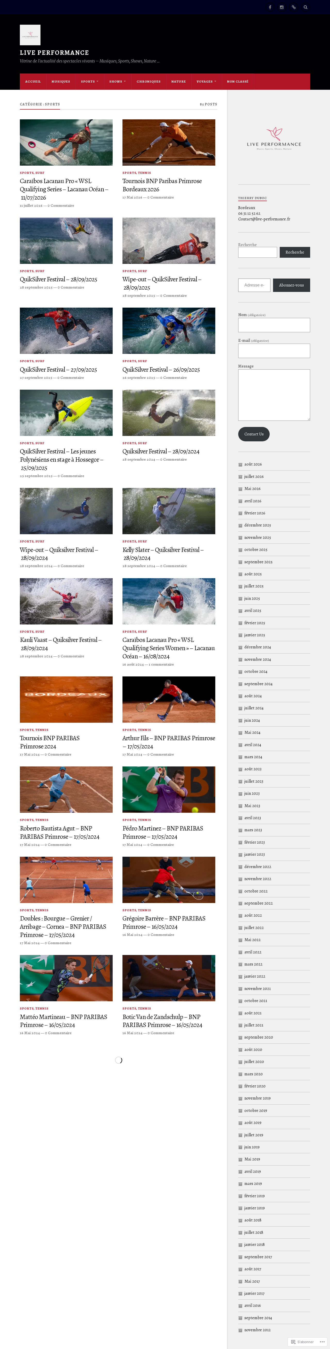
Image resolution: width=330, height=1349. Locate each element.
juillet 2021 (253, 1025)
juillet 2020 (254, 1062)
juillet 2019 (253, 1135)
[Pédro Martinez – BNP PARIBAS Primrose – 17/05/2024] (168, 789)
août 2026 (253, 464)
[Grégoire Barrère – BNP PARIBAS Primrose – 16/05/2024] (168, 880)
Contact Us (254, 434)
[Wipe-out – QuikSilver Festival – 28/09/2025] (168, 241)
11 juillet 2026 (31, 205)
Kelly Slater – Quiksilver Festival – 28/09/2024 (163, 554)
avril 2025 (252, 610)
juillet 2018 (253, 1232)
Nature (178, 81)
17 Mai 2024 (30, 754)
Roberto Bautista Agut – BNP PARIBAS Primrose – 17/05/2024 (59, 832)
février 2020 (255, 1086)
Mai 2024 (252, 732)
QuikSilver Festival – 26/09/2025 (161, 369)
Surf (40, 173)
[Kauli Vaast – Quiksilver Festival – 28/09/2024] (66, 601)
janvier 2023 (254, 854)
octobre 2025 (255, 549)
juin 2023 (252, 793)
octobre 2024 (255, 671)
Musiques (61, 81)
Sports (88, 81)
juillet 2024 (253, 708)
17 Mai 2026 (132, 197)
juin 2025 (252, 598)
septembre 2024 (258, 684)
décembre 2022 (257, 867)
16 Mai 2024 (132, 934)
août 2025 (253, 574)
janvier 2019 (254, 1208)
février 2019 (254, 1196)
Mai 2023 (252, 806)
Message (246, 366)
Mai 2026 (252, 489)
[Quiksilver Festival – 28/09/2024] (168, 413)
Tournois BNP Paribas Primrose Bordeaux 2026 (162, 185)
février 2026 (254, 513)
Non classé (238, 81)
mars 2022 (253, 964)
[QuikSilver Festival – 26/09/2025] (168, 331)
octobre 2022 (256, 891)
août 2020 (253, 1049)
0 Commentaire (60, 205)
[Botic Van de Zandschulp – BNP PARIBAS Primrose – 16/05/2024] (168, 978)
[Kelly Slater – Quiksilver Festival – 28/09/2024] (168, 511)
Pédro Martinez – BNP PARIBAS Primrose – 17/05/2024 (162, 832)
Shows (115, 81)
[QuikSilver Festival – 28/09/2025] (66, 241)
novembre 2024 (257, 659)
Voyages (205, 81)
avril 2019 (252, 1171)
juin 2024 (252, 720)
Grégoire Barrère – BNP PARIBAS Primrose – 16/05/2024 (163, 922)
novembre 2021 (257, 988)
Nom (251, 315)
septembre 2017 (258, 1257)
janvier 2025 (254, 635)
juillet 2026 (254, 476)
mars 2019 (253, 1183)
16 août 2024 (133, 664)
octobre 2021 (255, 1001)
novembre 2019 (257, 1098)
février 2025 (254, 623)
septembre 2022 (258, 903)
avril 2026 (252, 501)
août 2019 (252, 1122)
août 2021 (252, 1013)
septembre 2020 (258, 1037)
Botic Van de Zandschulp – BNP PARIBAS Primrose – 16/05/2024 (162, 1021)
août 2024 (253, 696)
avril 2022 (252, 952)
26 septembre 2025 (138, 377)
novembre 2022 (257, 879)
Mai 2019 (252, 1159)
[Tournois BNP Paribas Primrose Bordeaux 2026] (168, 142)
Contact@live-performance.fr (264, 219)
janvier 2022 (254, 976)
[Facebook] (270, 7)
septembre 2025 (258, 562)
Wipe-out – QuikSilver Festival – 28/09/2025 (162, 283)
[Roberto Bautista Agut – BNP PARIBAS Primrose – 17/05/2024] (66, 789)
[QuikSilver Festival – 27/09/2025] (66, 331)
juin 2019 (252, 1147)
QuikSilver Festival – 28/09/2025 (58, 279)
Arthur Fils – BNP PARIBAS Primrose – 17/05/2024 (168, 742)
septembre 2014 (258, 1318)
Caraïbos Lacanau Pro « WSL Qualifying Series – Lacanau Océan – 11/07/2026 (64, 189)
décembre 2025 (257, 525)
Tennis (144, 173)
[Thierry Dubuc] (293, 7)
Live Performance (54, 52)
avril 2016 (252, 1305)
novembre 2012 (257, 1330)
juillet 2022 (254, 928)
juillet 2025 (253, 586)
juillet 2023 (253, 781)
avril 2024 (252, 745)
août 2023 (252, 769)
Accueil (33, 81)
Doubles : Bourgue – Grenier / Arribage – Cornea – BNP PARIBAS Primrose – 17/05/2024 (63, 926)
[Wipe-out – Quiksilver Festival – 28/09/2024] (66, 511)
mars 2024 (253, 757)
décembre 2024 (257, 647)
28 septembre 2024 (138, 459)
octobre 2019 (255, 1110)
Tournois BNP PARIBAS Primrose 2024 (50, 742)
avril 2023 (252, 818)
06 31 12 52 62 (249, 213)
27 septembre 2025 (36, 377)
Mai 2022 (252, 940)
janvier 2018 (254, 1244)
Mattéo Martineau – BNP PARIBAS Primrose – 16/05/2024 (63, 1021)
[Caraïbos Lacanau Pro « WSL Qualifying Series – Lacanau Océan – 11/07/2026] (66, 142)
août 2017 (252, 1269)
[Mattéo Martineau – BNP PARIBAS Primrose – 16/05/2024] (66, 978)
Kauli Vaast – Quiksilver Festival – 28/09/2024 (61, 644)
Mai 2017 (252, 1281)
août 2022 (253, 915)
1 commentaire (161, 664)
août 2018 (252, 1220)
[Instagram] (281, 7)
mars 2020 (253, 1074)
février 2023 (254, 842)
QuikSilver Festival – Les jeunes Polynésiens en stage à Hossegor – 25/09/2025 (62, 459)
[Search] (305, 7)
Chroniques (149, 81)
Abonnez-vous (291, 285)
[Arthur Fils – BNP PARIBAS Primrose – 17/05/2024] (168, 699)
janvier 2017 (254, 1293)
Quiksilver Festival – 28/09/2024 (160, 451)
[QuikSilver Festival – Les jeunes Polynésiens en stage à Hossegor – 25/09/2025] (66, 413)
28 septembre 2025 (36, 287)
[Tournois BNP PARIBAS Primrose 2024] (66, 699)
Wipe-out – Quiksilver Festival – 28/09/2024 (59, 554)
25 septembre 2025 (36, 475)
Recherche (247, 245)
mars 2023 (253, 830)
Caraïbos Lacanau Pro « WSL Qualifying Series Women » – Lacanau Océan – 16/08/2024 (168, 648)
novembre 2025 (257, 537)
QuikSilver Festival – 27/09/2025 (58, 369)
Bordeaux (246, 208)
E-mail (253, 340)
